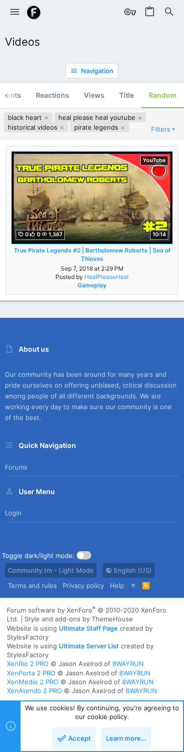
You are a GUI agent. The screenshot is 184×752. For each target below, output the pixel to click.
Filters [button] (160, 129)
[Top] (133, 585)
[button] (15, 12)
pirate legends (97, 127)
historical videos (33, 127)
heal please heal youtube (97, 117)
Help (117, 585)
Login (13, 513)
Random (163, 95)
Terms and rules (32, 585)
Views (94, 95)
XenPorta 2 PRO (31, 673)
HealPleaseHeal (106, 276)
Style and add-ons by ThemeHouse (79, 619)
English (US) (132, 570)
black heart (26, 117)
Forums (16, 467)
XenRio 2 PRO (28, 664)
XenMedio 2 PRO (32, 682)
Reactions (52, 95)
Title (126, 95)
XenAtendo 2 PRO (34, 691)
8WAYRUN (128, 664)
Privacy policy (83, 585)
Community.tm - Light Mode (51, 570)
